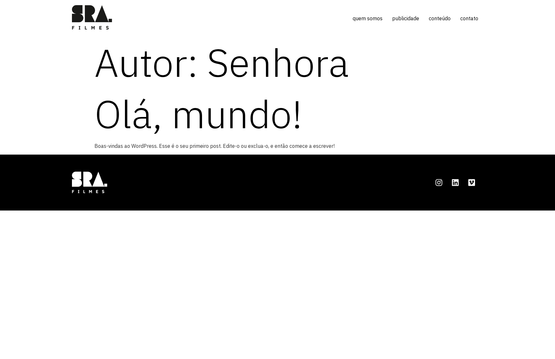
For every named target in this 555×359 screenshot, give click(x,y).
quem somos (368, 18)
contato (469, 18)
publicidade (405, 18)
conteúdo (440, 18)
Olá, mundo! (198, 114)
